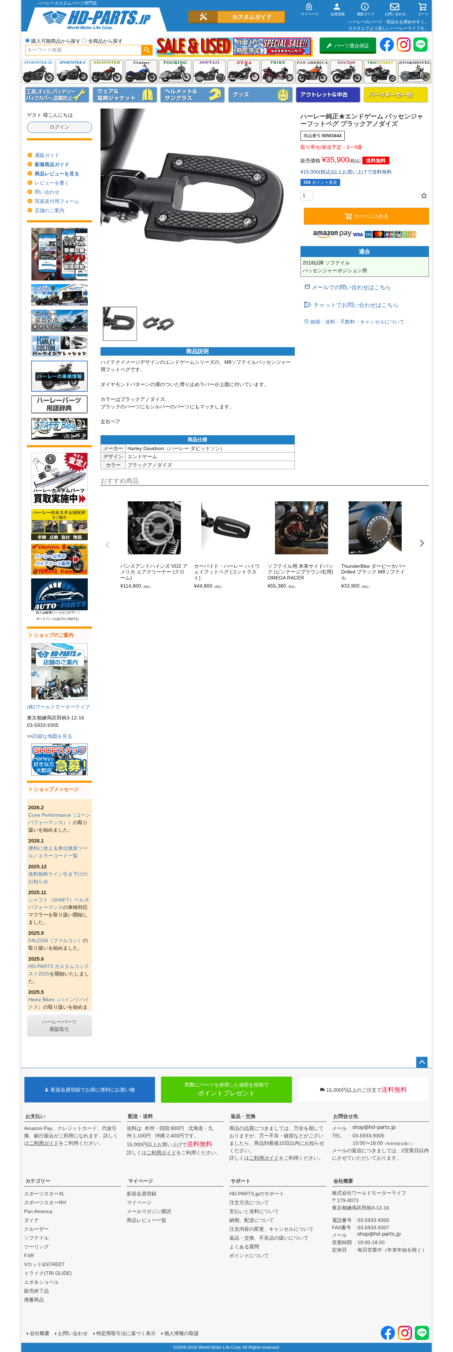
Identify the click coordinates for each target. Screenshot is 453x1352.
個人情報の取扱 (181, 1333)
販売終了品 (36, 1291)
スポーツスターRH (45, 1202)
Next (422, 543)
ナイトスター (107, 71)
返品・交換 (243, 1116)
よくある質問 (244, 1246)
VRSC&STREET (380, 71)
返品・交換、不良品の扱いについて (269, 1238)
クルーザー (36, 1229)
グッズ (260, 94)
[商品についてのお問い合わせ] (347, 287)
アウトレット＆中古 (328, 94)
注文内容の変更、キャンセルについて (271, 1229)
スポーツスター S (72, 71)
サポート (241, 1181)
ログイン (59, 127)
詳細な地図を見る (52, 736)
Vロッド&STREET (44, 1264)
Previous (108, 545)
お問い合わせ (73, 1333)
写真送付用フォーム (57, 201)
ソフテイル (209, 71)
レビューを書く (52, 183)
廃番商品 (34, 1300)
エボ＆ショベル (41, 1282)
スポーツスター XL (38, 71)
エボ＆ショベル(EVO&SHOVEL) (414, 71)
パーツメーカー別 (396, 94)
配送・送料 (140, 1116)
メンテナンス (57, 94)
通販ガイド (47, 155)
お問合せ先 (345, 1116)
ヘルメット (192, 94)
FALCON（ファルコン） (55, 940)
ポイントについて (249, 1255)
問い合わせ (47, 192)
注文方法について (249, 1202)
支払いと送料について (254, 1211)
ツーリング (175, 71)
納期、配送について (251, 1220)
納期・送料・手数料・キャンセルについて (357, 322)
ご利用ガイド (44, 1143)
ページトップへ (422, 1062)
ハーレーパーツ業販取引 (59, 1025)
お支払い (35, 1116)
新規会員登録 (141, 1193)
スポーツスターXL (44, 1193)
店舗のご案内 (49, 210)
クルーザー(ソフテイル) (141, 71)
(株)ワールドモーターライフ (58, 707)
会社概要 (343, 1181)
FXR (29, 1255)
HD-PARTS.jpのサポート (256, 1193)
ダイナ (244, 71)
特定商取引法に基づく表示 (126, 1333)
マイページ (140, 1181)
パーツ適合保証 (351, 45)
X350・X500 (346, 71)
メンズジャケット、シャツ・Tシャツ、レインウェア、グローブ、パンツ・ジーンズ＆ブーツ (125, 94)
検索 (146, 50)
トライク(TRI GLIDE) (278, 71)
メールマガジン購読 (149, 1211)
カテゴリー (37, 1181)
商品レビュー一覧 (146, 1220)
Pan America (312, 71)
